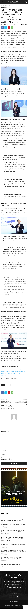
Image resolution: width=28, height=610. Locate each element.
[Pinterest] (9, 27)
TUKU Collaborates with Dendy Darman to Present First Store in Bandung (21, 403)
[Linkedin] (14, 596)
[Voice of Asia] (14, 1)
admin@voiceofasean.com (16, 592)
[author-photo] (14, 420)
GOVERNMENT (7, 5)
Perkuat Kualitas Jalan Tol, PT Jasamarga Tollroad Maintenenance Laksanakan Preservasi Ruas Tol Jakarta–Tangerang (12, 539)
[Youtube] (17, 596)
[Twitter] (5, 27)
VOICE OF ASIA (5, 24)
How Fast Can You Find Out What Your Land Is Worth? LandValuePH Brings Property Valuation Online (12, 564)
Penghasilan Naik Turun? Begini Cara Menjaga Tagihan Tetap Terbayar (13, 525)
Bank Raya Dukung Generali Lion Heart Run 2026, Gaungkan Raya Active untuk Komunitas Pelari (11, 558)
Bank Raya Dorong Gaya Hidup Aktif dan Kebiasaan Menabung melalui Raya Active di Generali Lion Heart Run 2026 (13, 552)
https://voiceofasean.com (14, 423)
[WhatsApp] (12, 27)
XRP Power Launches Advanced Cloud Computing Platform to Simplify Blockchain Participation (12, 519)
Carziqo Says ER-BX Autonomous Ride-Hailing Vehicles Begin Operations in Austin (13, 545)
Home (2, 5)
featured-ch (8, 385)
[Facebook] (2, 27)
